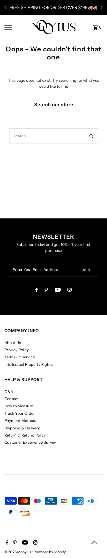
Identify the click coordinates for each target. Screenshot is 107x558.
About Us (12, 342)
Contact (11, 399)
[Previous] (5, 7)
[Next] (101, 7)
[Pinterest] (46, 291)
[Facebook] (36, 291)
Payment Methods (20, 420)
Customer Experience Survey (30, 442)
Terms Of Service (19, 357)
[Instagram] (69, 291)
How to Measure (18, 406)
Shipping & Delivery (22, 428)
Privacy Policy (16, 350)
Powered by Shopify (50, 552)
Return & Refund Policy (25, 435)
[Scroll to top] (94, 542)
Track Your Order (19, 413)
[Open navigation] (16, 27)
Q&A (8, 391)
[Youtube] (58, 291)
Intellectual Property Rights (28, 364)
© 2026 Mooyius (18, 552)
